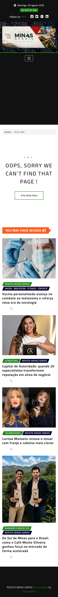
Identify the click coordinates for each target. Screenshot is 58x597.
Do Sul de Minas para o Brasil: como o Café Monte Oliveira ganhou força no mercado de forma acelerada (25, 544)
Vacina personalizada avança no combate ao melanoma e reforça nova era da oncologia (27, 298)
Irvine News (41, 587)
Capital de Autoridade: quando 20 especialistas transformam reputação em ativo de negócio (28, 370)
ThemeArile (29, 591)
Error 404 (19, 131)
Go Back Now (30, 195)
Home (8, 131)
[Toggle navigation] (29, 58)
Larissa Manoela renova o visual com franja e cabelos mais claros (28, 441)
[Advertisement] (29, 92)
